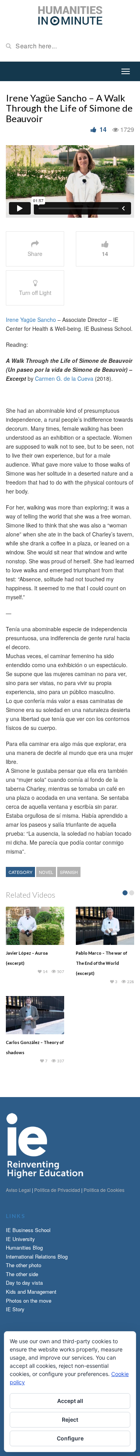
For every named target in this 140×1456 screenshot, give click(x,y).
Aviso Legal (18, 1189)
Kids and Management (31, 1291)
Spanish (69, 872)
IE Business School (28, 1230)
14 (103, 129)
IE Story (15, 1309)
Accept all (70, 1400)
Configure (70, 1438)
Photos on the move (28, 1300)
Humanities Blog (24, 1247)
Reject (70, 1419)
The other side (22, 1274)
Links (15, 1216)
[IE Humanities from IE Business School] (70, 15)
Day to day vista (24, 1282)
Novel (46, 872)
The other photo (23, 1265)
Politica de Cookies (104, 1189)
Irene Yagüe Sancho (31, 319)
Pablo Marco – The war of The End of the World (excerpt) (101, 963)
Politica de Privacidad (57, 1189)
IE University (20, 1239)
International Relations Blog (37, 1256)
